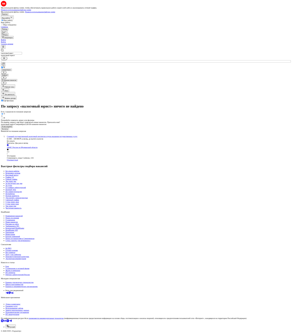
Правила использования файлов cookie (40, 12)
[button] (3, 40)
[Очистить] (4, 58)
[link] (5, 34)
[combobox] (11, 53)
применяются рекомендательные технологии (46, 318)
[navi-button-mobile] (3, 47)
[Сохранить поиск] (3, 64)
